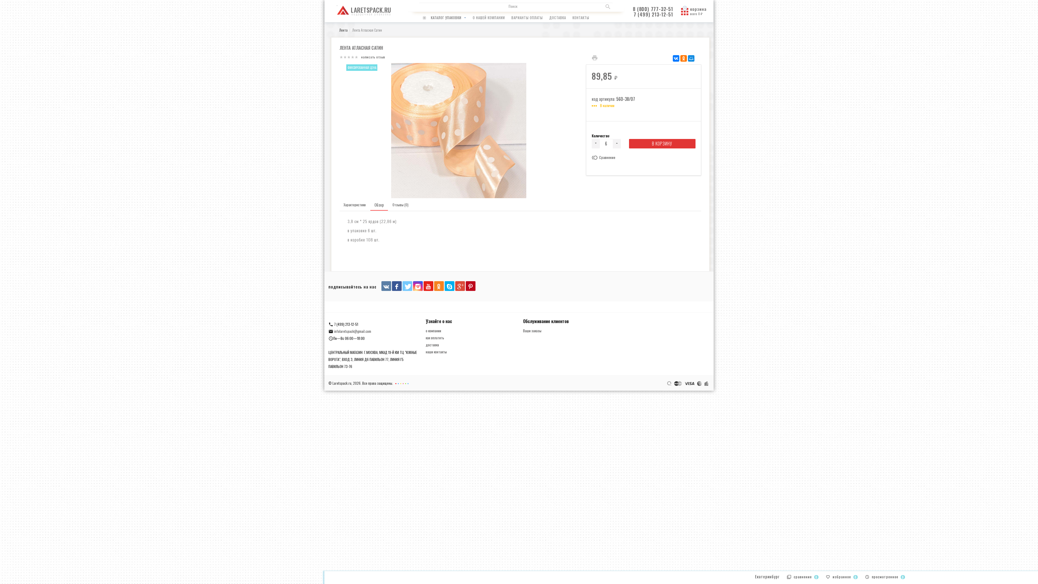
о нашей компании (489, 17)
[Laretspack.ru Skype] (449, 286)
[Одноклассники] (683, 58)
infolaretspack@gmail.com (352, 331)
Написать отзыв (373, 57)
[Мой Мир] (691, 58)
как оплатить (435, 337)
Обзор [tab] (379, 205)
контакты (581, 17)
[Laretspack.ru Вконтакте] (386, 286)
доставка (557, 17)
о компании (433, 330)
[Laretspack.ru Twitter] (407, 286)
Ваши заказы (532, 330)
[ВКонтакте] (676, 58)
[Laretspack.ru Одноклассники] (439, 286)
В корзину (662, 143)
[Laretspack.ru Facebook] (397, 286)
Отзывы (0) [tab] (400, 204)
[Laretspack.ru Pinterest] (470, 286)
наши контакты (436, 351)
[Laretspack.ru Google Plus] (460, 286)
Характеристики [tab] (355, 204)
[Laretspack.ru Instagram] (418, 286)
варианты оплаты (527, 17)
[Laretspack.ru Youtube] (428, 286)
